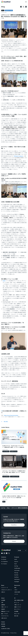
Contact (14, 541)
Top (4, 507)
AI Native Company (18, 156)
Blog (8, 507)
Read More (14, 524)
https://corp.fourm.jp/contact (11, 415)
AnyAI (4, 280)
